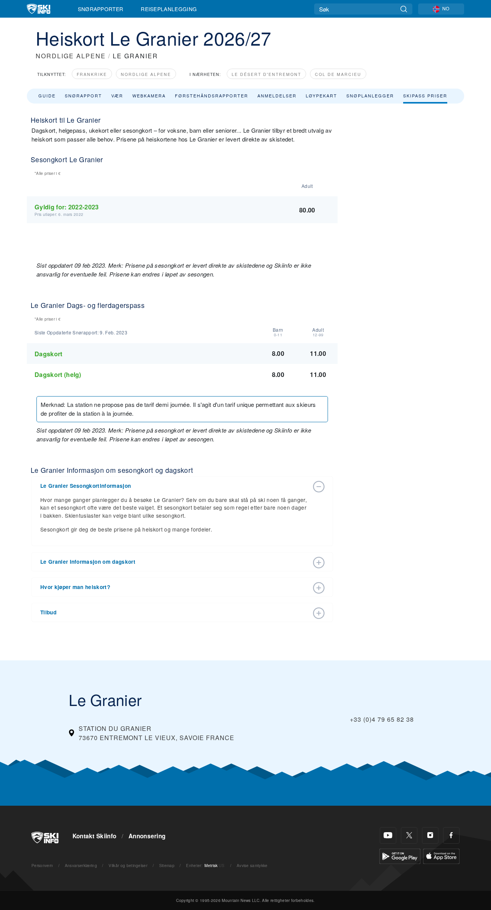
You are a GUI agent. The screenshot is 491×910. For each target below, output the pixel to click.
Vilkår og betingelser (128, 865)
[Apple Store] (441, 855)
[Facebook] (451, 835)
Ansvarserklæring (81, 865)
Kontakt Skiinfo (94, 836)
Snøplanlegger (370, 95)
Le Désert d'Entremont (266, 74)
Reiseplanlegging (169, 9)
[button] (174, 486)
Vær (117, 95)
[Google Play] (399, 855)
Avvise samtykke (252, 865)
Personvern (42, 865)
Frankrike (92, 74)
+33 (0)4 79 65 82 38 (382, 719)
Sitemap (167, 865)
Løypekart (321, 95)
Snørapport (83, 95)
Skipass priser (425, 95)
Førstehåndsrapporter (211, 95)
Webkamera (149, 95)
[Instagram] (430, 835)
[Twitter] (409, 835)
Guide (47, 95)
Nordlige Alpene (146, 74)
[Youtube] (388, 835)
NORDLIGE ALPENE (71, 55)
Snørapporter (101, 9)
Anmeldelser (277, 95)
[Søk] (403, 9)
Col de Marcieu (338, 74)
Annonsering (147, 836)
